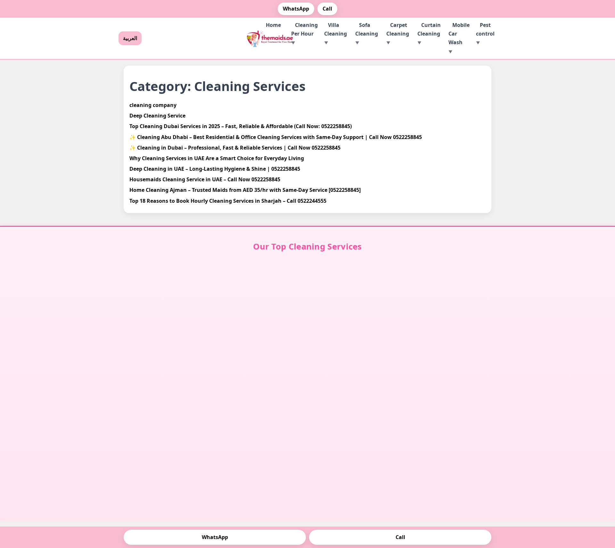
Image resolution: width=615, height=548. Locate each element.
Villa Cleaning (335, 29)
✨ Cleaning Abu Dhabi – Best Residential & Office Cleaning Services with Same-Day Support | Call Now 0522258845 (275, 137)
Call (327, 8)
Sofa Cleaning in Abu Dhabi (358, 312)
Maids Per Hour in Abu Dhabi (451, 312)
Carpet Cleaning (397, 29)
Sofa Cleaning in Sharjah (354, 326)
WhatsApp (296, 8)
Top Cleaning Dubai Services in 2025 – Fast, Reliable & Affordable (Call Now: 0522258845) (240, 126)
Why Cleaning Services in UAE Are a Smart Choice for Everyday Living (216, 158)
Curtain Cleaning (429, 29)
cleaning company (152, 105)
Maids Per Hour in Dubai (448, 296)
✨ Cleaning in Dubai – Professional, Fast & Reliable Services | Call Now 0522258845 (234, 147)
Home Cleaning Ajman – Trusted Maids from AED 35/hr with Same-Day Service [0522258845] (245, 189)
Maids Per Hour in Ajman (448, 337)
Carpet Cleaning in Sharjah (266, 340)
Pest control (485, 29)
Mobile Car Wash (459, 33)
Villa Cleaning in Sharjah (166, 326)
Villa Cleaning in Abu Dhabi (170, 312)
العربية (130, 38)
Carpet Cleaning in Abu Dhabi (263, 321)
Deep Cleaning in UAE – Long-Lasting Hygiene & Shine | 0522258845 (214, 168)
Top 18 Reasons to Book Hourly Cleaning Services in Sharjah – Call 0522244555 (227, 200)
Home (273, 25)
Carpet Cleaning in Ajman (260, 355)
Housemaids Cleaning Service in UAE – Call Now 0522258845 (204, 179)
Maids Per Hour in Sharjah (448, 326)
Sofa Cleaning (366, 29)
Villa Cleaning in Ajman (167, 337)
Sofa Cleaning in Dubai (355, 296)
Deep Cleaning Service (157, 115)
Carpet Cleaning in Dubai (260, 306)
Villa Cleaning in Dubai (167, 296)
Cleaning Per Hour (304, 29)
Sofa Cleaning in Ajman (354, 337)
